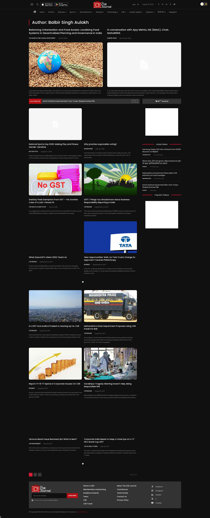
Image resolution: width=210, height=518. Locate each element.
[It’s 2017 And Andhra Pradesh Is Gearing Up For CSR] (55, 306)
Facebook (159, 487)
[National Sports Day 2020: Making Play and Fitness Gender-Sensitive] (55, 124)
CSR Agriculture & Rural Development (42, 38)
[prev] (133, 101)
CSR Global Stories (91, 446)
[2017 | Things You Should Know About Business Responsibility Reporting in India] (110, 179)
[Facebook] (158, 4)
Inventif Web (82, 512)
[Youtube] (174, 4)
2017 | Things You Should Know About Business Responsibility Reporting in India (107, 201)
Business (87, 264)
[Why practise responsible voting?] (110, 124)
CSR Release (88, 207)
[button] (37, 4)
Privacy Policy (53, 500)
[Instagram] (162, 4)
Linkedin (158, 495)
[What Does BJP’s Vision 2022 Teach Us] (55, 237)
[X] (170, 4)
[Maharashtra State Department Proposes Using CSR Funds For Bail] (110, 306)
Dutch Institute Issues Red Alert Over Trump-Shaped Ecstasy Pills (69, 101)
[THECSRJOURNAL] (103, 4)
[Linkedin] (166, 4)
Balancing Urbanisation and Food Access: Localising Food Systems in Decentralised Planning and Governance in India (65, 31)
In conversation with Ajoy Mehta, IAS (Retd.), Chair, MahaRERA (138, 31)
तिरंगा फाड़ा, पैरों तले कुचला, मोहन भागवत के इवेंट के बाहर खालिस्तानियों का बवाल (161, 162)
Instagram (159, 491)
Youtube (158, 503)
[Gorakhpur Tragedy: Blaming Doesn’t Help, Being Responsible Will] (110, 364)
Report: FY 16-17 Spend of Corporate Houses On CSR (54, 383)
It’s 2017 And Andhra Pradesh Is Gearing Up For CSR (54, 326)
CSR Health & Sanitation (37, 207)
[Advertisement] (161, 122)
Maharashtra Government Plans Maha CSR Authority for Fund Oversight (159, 174)
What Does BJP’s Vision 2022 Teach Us (48, 257)
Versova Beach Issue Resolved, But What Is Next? (53, 439)
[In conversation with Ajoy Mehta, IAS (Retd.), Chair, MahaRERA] (144, 64)
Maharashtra (146, 178)
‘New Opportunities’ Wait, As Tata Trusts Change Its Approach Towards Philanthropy (109, 258)
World (144, 166)
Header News (88, 149)
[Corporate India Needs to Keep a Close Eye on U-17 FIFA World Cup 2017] (110, 419)
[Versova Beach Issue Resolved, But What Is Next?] (55, 419)
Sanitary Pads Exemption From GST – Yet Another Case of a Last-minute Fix (53, 201)
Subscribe (72, 496)
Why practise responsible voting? (100, 144)
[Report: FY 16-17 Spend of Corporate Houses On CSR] (55, 364)
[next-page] (40, 474)
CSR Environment (35, 443)
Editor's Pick (33, 151)
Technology (146, 155)
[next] (136, 101)
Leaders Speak (112, 38)
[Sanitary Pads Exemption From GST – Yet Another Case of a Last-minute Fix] (55, 179)
